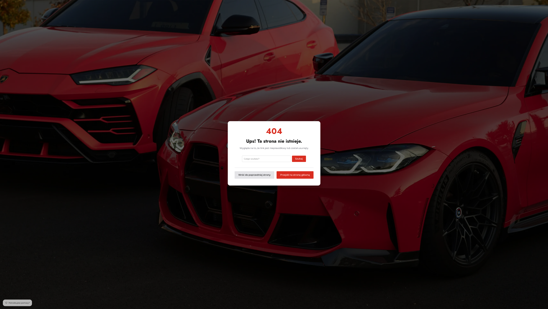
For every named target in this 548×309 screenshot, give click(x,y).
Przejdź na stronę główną (295, 175)
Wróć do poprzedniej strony (254, 175)
